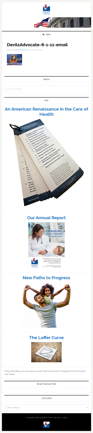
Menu (48, 34)
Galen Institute (46, 9)
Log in (64, 418)
